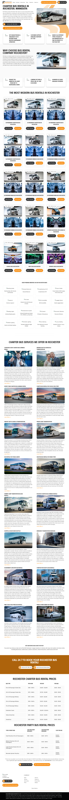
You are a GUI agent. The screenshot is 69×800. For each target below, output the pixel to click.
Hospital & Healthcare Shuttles (12, 531)
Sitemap (36, 782)
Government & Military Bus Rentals (13, 567)
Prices (27, 2)
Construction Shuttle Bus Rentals (45, 567)
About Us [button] (36, 2)
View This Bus (8, 128)
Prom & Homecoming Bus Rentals (45, 604)
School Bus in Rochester (13, 266)
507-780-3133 (63, 2)
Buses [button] (14, 2)
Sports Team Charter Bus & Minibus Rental (15, 386)
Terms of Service (34, 788)
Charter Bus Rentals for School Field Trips (48, 386)
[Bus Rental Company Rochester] (7, 2)
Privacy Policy (37, 780)
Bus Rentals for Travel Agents (12, 457)
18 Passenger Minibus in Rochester (56, 159)
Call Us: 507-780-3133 (12, 24)
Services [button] (17, 2)
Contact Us (31, 2)
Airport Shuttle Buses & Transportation (14, 421)
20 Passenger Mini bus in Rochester (13, 195)
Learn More (7, 383)
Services (25, 779)
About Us (36, 777)
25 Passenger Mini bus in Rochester (34, 195)
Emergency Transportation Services (46, 531)
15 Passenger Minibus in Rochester (34, 159)
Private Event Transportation (44, 421)
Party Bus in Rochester (34, 266)
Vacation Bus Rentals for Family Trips (46, 457)
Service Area (22, 2)
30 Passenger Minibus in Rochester (13, 230)
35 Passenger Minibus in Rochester (34, 230)
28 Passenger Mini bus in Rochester (56, 195)
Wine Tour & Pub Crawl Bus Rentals (13, 604)
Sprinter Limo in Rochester (56, 266)
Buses (25, 777)
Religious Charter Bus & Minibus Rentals (47, 493)
